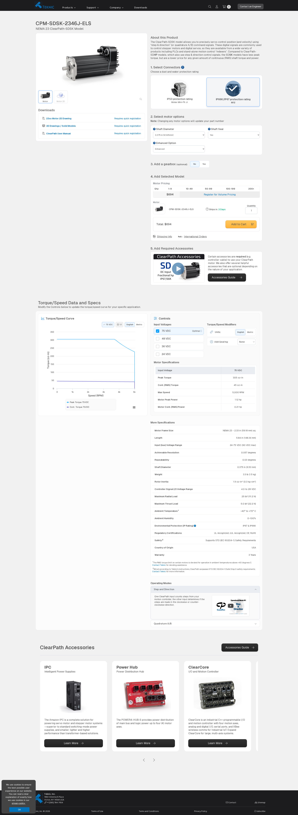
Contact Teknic (159, 565)
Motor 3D (61, 101)
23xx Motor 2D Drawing (58, 118)
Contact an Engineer (250, 6)
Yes (204, 164)
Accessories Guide (223, 277)
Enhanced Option (166, 143)
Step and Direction (164, 589)
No (194, 164)
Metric (139, 324)
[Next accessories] (154, 760)
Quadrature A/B (163, 624)
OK (19, 809)
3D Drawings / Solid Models (61, 126)
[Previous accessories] (144, 760)
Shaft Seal (216, 129)
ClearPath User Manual (58, 133)
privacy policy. (18, 803)
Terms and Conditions (149, 811)
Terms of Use (97, 811)
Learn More (71, 743)
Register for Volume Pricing (220, 194)
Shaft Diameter (165, 129)
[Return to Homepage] (44, 5)
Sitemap (261, 802)
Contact (232, 802)
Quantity (251, 205)
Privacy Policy (200, 811)
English (129, 324)
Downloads (140, 8)
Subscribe (260, 811)
